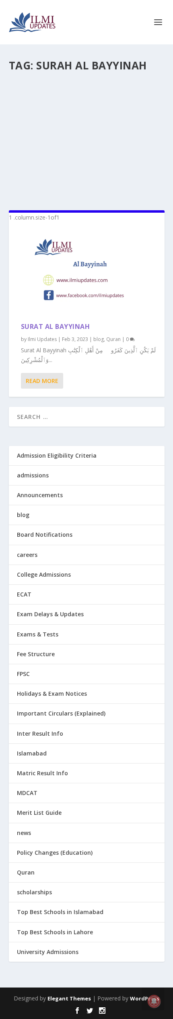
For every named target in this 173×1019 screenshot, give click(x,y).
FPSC (23, 674)
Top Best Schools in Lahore (55, 932)
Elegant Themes (69, 998)
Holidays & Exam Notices (52, 693)
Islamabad (32, 753)
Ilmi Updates (42, 339)
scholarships (34, 892)
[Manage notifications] (154, 1001)
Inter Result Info (40, 733)
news (24, 833)
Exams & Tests (37, 634)
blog (98, 339)
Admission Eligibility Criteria (57, 455)
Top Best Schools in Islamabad (60, 912)
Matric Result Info (42, 773)
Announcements (40, 495)
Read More (42, 381)
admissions (33, 475)
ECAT (24, 594)
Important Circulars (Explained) (61, 713)
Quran (113, 339)
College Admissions (44, 574)
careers (27, 555)
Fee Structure (36, 654)
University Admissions (47, 952)
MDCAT (27, 793)
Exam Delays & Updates (50, 614)
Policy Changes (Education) (55, 852)
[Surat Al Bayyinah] (87, 272)
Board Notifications (44, 534)
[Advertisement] (87, 137)
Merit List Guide (39, 812)
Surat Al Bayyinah (55, 326)
